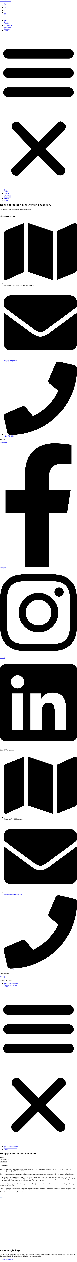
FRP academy (8, 25)
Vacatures (6, 29)
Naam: (2, 1157)
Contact (6, 30)
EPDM (6, 22)
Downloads (7, 27)
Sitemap (6, 987)
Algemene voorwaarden (11, 983)
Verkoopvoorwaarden (10, 985)
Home (5, 20)
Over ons (6, 24)
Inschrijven (4, 1161)
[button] (38, 110)
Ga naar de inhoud (5, 1)
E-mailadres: (4, 1159)
